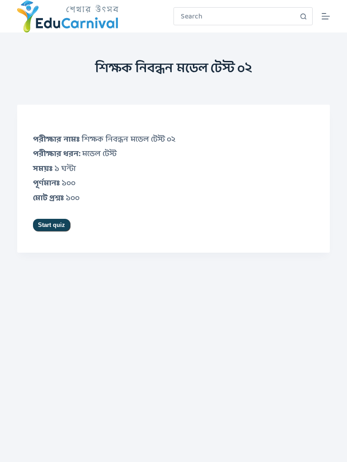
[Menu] (326, 16)
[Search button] (303, 16)
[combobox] (234, 16)
